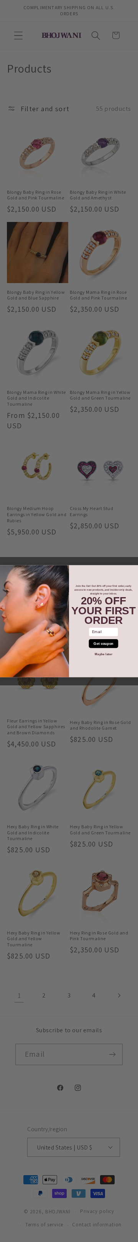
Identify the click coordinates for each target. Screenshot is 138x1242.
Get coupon (103, 643)
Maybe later (103, 654)
